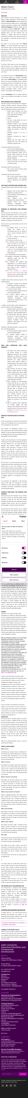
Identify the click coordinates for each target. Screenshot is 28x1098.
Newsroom (4, 979)
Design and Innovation (8, 1008)
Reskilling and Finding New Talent (11, 1000)
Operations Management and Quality (12, 1018)
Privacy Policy (13, 1082)
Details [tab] (14, 521)
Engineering (5, 1010)
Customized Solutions (7, 997)
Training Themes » (7, 1003)
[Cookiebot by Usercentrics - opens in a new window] (19, 517)
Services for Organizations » (11, 995)
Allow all (14, 569)
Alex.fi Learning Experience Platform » (12, 1051)
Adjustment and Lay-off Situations (11, 998)
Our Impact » (5, 1039)
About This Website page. (9, 672)
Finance (3, 1012)
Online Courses (5, 1030)
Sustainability (5, 1023)
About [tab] (23, 521)
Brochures (4, 1033)
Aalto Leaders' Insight (7, 1046)
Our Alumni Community (8, 1044)
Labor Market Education (8, 1025)
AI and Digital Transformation (10, 1005)
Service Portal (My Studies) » (11, 1049)
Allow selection (14, 574)
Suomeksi (4, 12)
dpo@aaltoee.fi (23, 902)
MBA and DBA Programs (8, 1028)
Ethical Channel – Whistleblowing (11, 986)
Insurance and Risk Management (11, 1013)
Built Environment (6, 1007)
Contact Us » (5, 974)
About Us (4, 976)
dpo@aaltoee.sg (17, 904)
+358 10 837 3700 (9, 969)
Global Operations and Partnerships (12, 1042)
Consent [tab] (5, 521)
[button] (19, 1096)
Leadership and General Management (12, 1015)
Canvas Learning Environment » (10, 1052)
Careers (3, 981)
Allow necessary (14, 580)
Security (3, 1020)
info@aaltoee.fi (5, 971)
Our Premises (5, 977)
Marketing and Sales (7, 1017)
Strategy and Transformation (9, 1021)
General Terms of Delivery (9, 984)
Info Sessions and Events (8, 982)
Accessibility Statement (8, 989)
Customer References (7, 1041)
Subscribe (22, 1074)
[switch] (24, 553)
